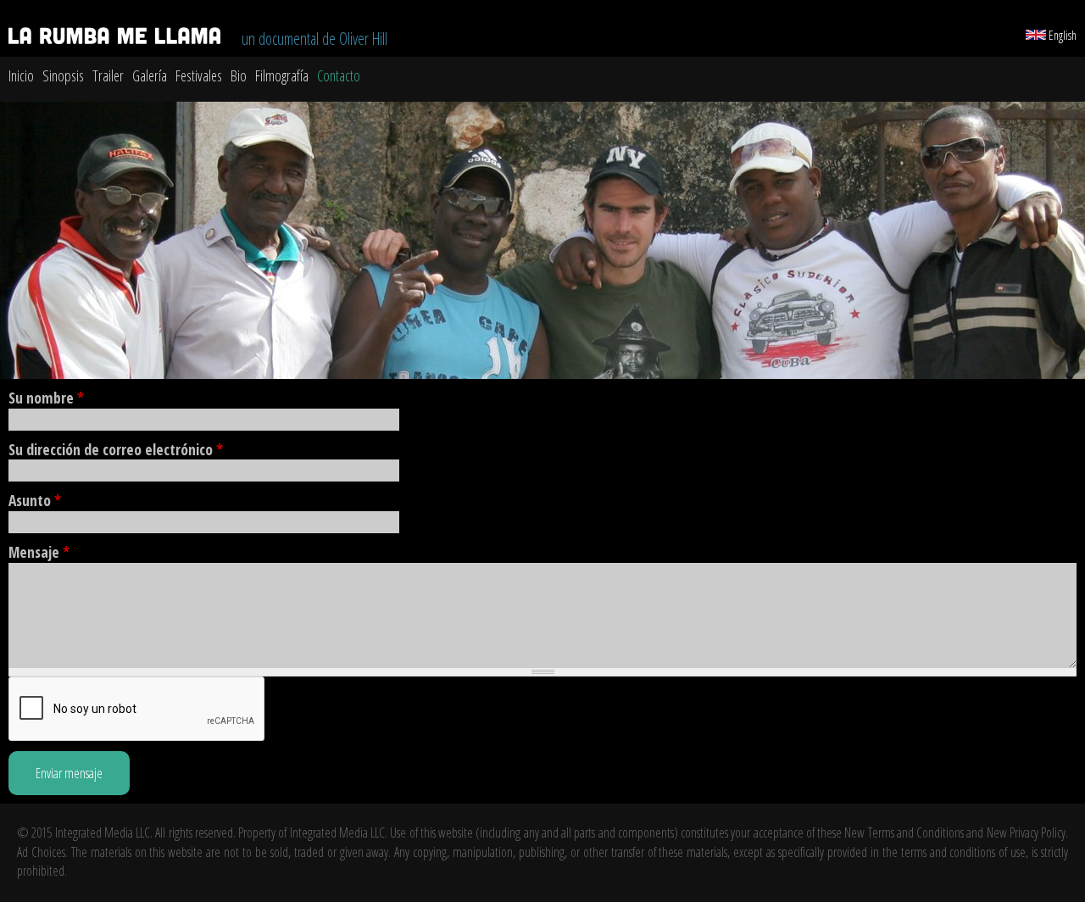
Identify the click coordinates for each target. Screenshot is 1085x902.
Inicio (21, 75)
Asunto (34, 500)
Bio (239, 75)
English (1061, 35)
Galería (149, 75)
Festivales (198, 75)
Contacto (338, 75)
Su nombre (46, 397)
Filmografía (282, 75)
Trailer (108, 75)
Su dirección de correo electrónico (115, 449)
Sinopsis (63, 75)
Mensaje (39, 552)
